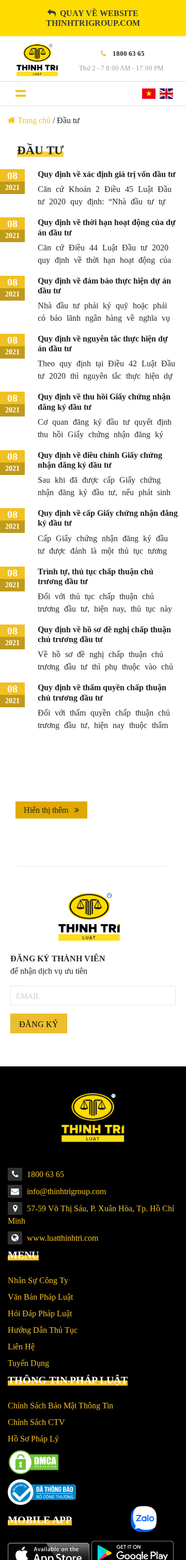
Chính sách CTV (36, 1422)
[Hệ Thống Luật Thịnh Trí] (36, 60)
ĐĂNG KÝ (38, 1024)
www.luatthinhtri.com (61, 1238)
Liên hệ (21, 1346)
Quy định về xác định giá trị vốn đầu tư (107, 174)
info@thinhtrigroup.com (65, 1191)
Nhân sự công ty (38, 1280)
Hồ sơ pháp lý (33, 1438)
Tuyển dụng (28, 1363)
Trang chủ (34, 120)
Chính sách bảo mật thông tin (60, 1405)
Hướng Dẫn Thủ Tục (43, 1330)
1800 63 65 (44, 1174)
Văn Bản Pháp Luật (40, 1296)
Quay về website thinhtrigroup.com (93, 18)
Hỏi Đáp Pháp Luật (40, 1313)
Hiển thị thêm (47, 810)
